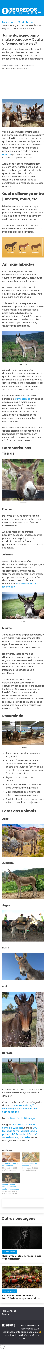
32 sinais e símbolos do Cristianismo (10, 1164)
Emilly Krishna (29, 65)
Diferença (29, 1118)
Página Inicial (9, 22)
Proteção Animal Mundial (15, 1131)
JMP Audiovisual (19, 1134)
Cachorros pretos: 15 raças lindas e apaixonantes (21, 1257)
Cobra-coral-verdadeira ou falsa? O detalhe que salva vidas (21, 1297)
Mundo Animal (25, 22)
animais (6, 154)
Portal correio (20, 1124)
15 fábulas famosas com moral (29, 1164)
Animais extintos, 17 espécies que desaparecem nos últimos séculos (19, 1108)
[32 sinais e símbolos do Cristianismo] (11, 1157)
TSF (16, 1137)
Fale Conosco (9, 1310)
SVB (35, 1127)
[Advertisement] (22, 84)
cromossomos (22, 398)
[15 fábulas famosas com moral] (30, 1157)
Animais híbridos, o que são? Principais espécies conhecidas (10, 1186)
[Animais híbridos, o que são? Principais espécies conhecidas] (11, 1178)
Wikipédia (18, 1127)
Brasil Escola (16, 1118)
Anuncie (6, 1314)
